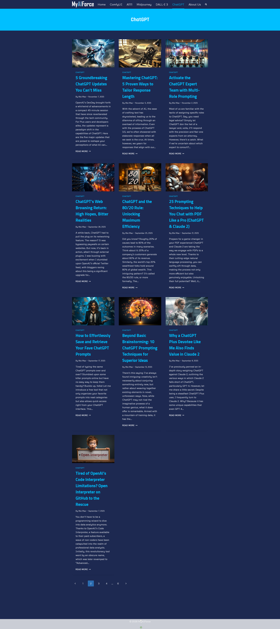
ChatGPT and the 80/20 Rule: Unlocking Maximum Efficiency (137, 214)
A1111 (129, 4)
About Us (195, 4)
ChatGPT (178, 4)
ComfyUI (116, 4)
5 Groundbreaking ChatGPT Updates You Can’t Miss (91, 83)
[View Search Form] (206, 4)
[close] (141, 620)
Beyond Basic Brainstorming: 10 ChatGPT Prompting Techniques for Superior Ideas (139, 347)
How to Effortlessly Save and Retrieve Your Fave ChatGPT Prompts (93, 344)
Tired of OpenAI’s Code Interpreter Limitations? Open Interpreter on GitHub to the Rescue (92, 488)
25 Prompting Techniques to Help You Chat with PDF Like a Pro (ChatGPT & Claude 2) (186, 214)
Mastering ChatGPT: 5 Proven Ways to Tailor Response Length (140, 86)
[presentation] (93, 53)
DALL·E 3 (162, 4)
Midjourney (144, 4)
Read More (83, 151)
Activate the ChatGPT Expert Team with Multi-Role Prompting (184, 86)
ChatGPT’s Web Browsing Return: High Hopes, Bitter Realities (92, 210)
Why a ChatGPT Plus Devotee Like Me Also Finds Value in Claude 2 (185, 344)
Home (102, 4)
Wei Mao (82, 96)
